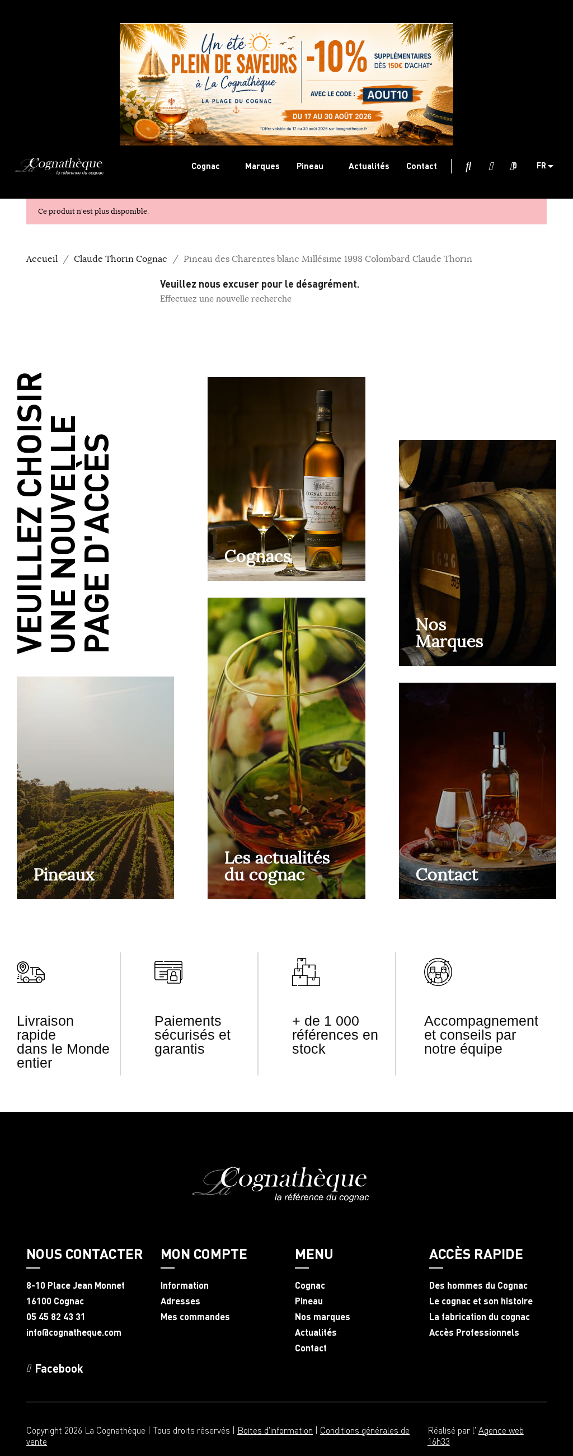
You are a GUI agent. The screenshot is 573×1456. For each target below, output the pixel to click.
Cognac (310, 1285)
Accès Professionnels (474, 1332)
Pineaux (64, 874)
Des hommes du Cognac (478, 1285)
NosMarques (449, 632)
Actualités (316, 1332)
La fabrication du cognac (479, 1316)
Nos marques (322, 1316)
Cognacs (257, 555)
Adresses (180, 1301)
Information (185, 1285)
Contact (447, 874)
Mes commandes (195, 1316)
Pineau (309, 1301)
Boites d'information (275, 1430)
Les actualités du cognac (277, 866)
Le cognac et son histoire (481, 1301)
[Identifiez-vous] (491, 166)
